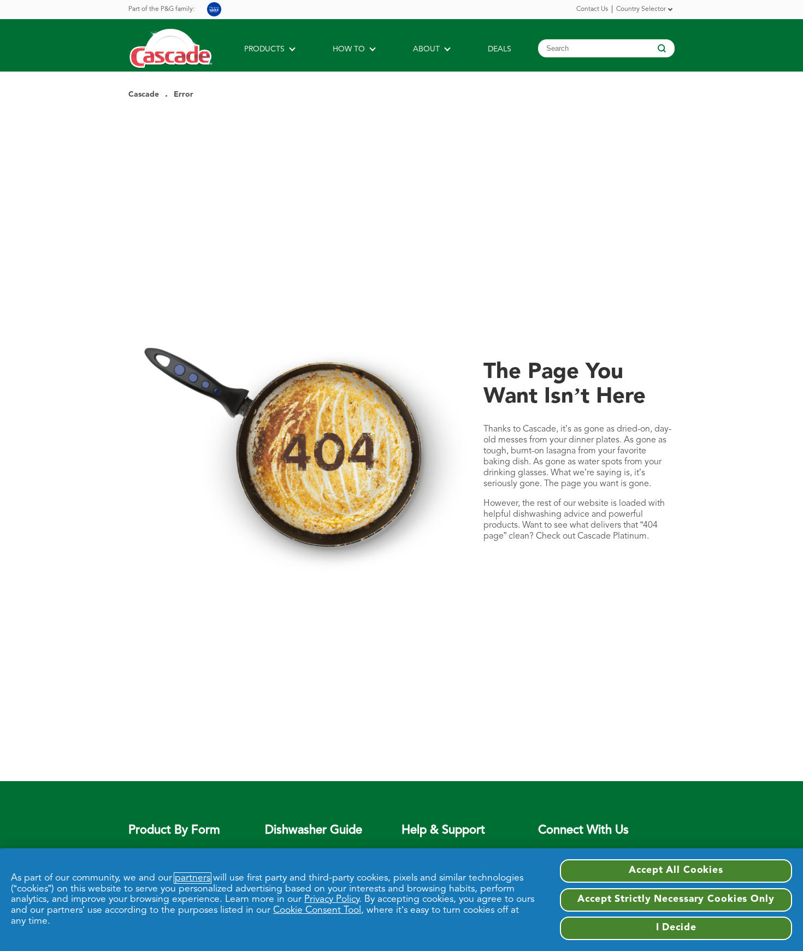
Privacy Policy (331, 899)
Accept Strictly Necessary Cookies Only (675, 899)
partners (192, 878)
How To (349, 49)
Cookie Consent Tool (317, 910)
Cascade (143, 94)
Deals (499, 49)
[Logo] (178, 57)
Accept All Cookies (676, 870)
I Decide (676, 927)
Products (264, 49)
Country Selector (641, 9)
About (426, 49)
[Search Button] (660, 49)
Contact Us (592, 9)
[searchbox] (606, 48)
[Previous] (670, 9)
